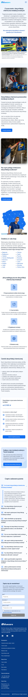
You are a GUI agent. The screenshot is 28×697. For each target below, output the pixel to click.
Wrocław (19, 265)
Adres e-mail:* (5, 605)
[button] (13, 486)
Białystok (4, 252)
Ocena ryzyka (4, 645)
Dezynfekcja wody (5, 653)
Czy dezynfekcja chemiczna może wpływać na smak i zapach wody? (12, 547)
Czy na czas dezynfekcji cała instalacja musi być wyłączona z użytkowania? (13, 535)
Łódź (3, 267)
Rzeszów (19, 258)
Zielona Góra (20, 267)
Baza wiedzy (4, 667)
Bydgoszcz (5, 254)
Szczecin (19, 259)
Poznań (19, 256)
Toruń (18, 261)
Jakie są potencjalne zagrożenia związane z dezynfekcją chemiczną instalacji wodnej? (13, 560)
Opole (18, 254)
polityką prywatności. (7, 612)
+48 (5, 676)
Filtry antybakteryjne (5, 655)
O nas (2, 664)
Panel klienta (4, 669)
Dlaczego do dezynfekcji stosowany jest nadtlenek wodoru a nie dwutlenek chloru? (12, 528)
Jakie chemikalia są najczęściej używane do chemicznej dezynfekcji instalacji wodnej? (13, 520)
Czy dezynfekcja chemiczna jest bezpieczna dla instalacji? (11, 507)
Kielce (4, 261)
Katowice (4, 259)
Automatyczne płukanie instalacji (8, 648)
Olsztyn (19, 252)
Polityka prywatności (5, 694)
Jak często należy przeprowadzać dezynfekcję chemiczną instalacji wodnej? (12, 541)
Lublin (4, 265)
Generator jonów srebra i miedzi (7, 643)
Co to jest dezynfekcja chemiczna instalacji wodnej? (13, 486)
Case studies (4, 662)
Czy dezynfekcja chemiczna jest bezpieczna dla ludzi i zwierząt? (11, 554)
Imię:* (3, 594)
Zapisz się (13, 615)
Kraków (4, 263)
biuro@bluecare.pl (5, 677)
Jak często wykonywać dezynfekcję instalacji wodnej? (12, 513)
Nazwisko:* (4, 600)
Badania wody (4, 650)
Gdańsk (4, 256)
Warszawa (20, 263)
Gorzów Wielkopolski (8, 258)
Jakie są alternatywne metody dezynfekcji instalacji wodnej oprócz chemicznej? (11, 568)
